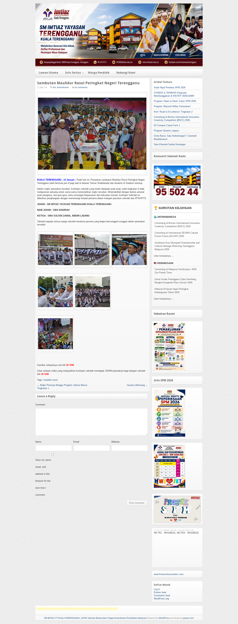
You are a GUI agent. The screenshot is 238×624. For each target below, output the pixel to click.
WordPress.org (161, 598)
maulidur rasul (50, 380)
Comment (40, 404)
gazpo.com (188, 618)
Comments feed (162, 595)
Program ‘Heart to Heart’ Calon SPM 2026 (175, 101)
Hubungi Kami (125, 72)
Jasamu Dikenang (137, 385)
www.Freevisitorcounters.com (168, 574)
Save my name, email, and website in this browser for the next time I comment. (43, 477)
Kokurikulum (63, 87)
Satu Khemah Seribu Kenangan (170, 144)
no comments (81, 87)
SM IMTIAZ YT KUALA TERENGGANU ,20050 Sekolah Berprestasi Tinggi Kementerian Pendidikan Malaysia (95, 618)
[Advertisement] (77, 608)
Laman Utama (48, 72)
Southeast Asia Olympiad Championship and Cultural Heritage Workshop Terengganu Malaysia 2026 (177, 246)
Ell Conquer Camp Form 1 (167, 125)
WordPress (164, 618)
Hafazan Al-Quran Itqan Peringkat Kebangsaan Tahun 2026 (171, 291)
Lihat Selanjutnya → (164, 256)
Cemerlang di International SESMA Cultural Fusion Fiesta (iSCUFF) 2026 (176, 234)
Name (38, 441)
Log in (157, 589)
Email (76, 441)
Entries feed (160, 592)
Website (115, 441)
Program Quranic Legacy (166, 130)
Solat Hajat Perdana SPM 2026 (169, 87)
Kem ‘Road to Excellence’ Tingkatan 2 (173, 111)
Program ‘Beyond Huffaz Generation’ (172, 106)
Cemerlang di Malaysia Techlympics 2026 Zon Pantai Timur (176, 271)
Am (54, 87)
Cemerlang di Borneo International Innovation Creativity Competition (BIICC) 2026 (177, 225)
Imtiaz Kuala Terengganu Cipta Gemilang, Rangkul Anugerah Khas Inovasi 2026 (176, 281)
